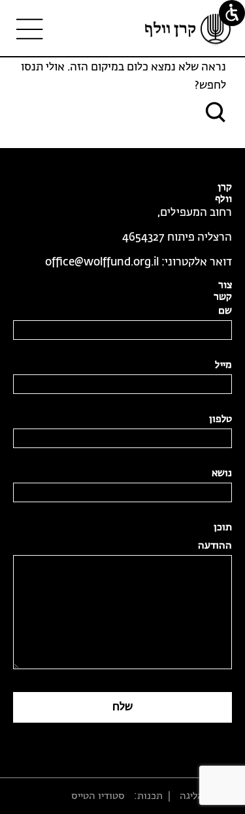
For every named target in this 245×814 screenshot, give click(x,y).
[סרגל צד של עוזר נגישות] (232, 13)
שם (225, 311)
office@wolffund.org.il (102, 262)
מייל (223, 365)
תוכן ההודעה (215, 536)
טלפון (220, 419)
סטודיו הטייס (98, 796)
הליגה (192, 796)
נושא (222, 473)
